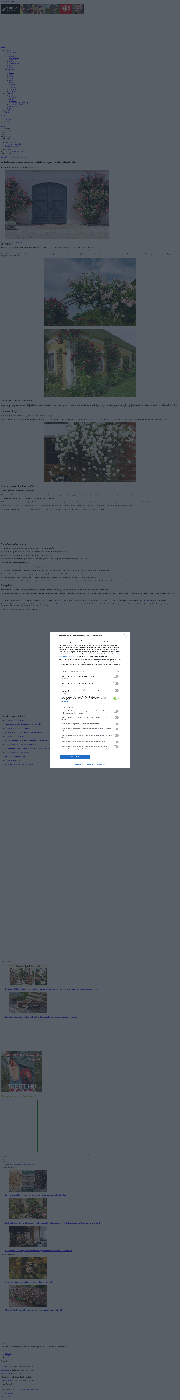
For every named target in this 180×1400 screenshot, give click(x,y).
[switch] (116, 676)
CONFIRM (75, 757)
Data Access (90, 764)
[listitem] (90, 672)
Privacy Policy (101, 764)
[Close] (126, 636)
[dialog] (90, 700)
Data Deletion (78, 764)
